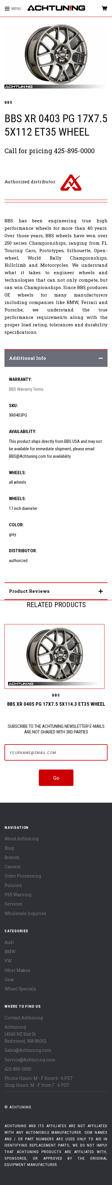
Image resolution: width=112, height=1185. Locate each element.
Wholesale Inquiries (25, 913)
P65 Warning (17, 894)
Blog (9, 848)
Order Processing (22, 876)
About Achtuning (21, 838)
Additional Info (27, 358)
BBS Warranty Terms (26, 389)
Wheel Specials (20, 989)
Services (13, 904)
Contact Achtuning (23, 1017)
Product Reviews (29, 591)
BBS (8, 102)
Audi (9, 942)
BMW (10, 951)
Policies (13, 885)
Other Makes (17, 970)
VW (8, 961)
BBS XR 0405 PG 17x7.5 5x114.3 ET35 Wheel (56, 704)
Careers (12, 866)
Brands (11, 857)
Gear (9, 979)
